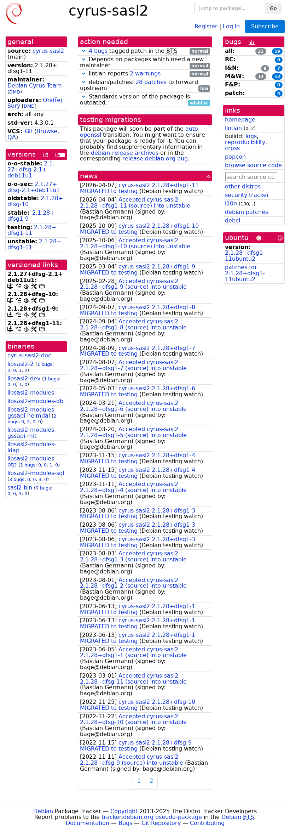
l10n (231, 203)
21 (260, 51)
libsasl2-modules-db (35, 401)
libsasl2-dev (23, 378)
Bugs (125, 823)
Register (206, 26)
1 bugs (44, 364)
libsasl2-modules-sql (35, 473)
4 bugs (98, 50)
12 (277, 76)
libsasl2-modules (30, 392)
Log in (231, 26)
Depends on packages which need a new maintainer (144, 63)
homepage (240, 119)
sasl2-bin (19, 487)
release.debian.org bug (155, 158)
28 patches (151, 82)
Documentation (87, 823)
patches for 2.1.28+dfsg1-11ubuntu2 (245, 273)
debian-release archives (124, 152)
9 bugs (43, 488)
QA (11, 137)
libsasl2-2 (20, 364)
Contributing (207, 823)
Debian (43, 811)
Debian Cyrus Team (34, 85)
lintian (233, 128)
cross (232, 148)
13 (260, 76)
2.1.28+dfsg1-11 (31, 230)
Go (273, 8)
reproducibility (245, 142)
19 (277, 51)
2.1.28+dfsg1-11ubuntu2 (245, 255)
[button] (83, 50)
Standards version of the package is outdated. (144, 100)
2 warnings (145, 73)
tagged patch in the (148, 51)
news (89, 176)
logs (251, 136)
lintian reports (147, 74)
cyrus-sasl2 (48, 50)
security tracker (247, 195)
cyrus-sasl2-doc (29, 355)
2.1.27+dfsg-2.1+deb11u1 (30, 169)
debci (232, 220)
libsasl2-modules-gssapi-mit (31, 432)
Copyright (124, 811)
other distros (243, 186)
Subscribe (265, 26)
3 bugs (16, 479)
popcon (235, 156)
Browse (46, 131)
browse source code (253, 165)
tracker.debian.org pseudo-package (152, 817)
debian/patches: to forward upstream (144, 85)
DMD (14, 92)
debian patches (246, 212)
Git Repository (161, 823)
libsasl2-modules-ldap (31, 447)
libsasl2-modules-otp (31, 461)
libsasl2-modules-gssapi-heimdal (31, 412)
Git (29, 131)
